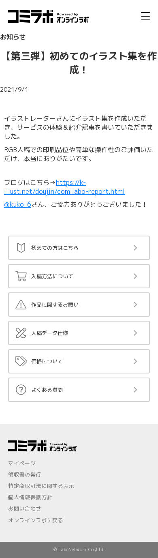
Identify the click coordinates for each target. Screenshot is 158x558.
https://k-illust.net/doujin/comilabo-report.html (64, 187)
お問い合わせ (24, 508)
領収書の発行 (24, 474)
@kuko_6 (17, 204)
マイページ (22, 463)
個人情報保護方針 (30, 497)
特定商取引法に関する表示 (41, 485)
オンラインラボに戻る (36, 520)
